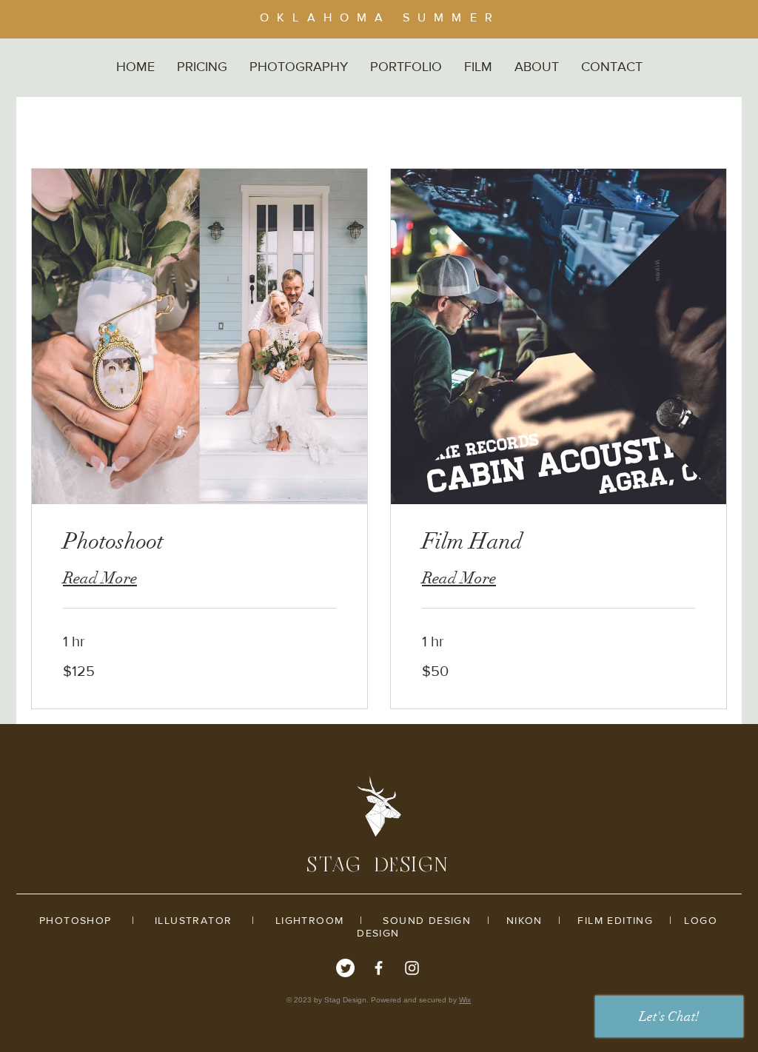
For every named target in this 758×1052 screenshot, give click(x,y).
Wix (465, 1000)
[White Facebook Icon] (378, 968)
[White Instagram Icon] (412, 968)
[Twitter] (345, 968)
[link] (199, 542)
